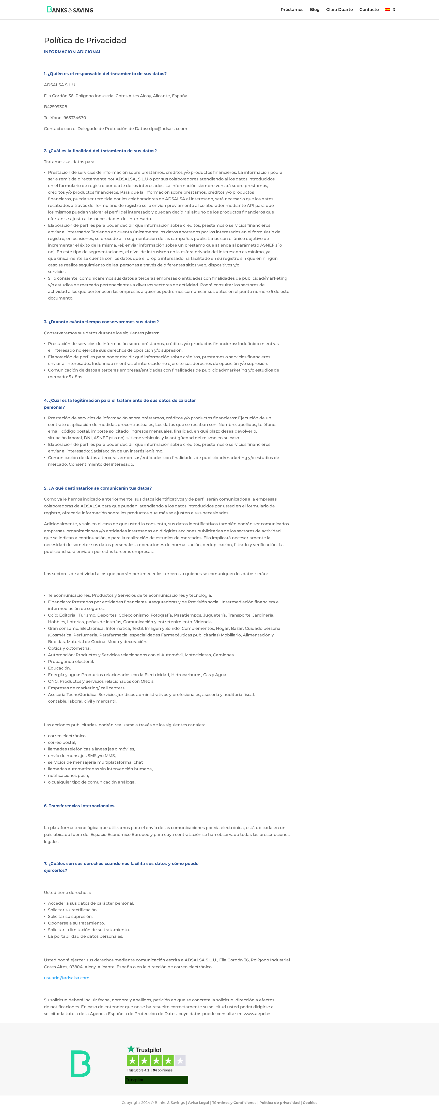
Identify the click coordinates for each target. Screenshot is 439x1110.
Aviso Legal (198, 1102)
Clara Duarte (339, 10)
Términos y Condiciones (234, 1102)
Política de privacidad (279, 1102)
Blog (315, 10)
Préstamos (292, 10)
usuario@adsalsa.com (66, 977)
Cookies (310, 1102)
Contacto (369, 10)
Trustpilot (135, 1079)
